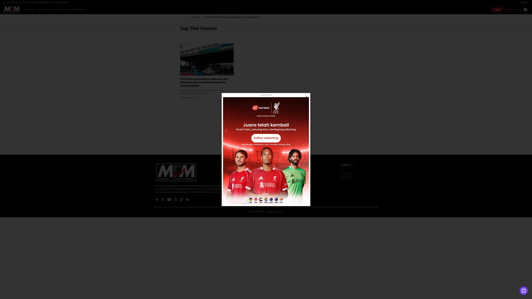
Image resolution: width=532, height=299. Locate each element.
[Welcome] (524, 291)
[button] (306, 97)
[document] (266, 149)
